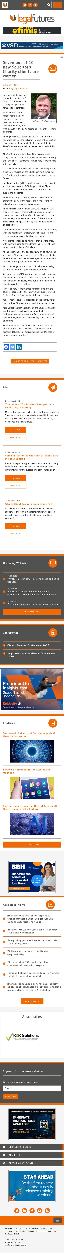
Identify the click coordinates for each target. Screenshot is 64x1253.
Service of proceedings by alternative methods (27, 771)
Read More (15, 430)
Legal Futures (21, 88)
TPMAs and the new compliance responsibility (27, 953)
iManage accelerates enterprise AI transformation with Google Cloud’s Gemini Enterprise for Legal (30, 918)
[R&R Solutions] (32, 1037)
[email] (32, 1088)
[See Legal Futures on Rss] (47, 1210)
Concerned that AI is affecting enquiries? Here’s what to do (29, 735)
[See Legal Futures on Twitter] (24, 5)
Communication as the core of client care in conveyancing (31, 457)
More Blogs (16, 437)
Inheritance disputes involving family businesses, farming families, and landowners (33, 593)
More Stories (32, 1001)
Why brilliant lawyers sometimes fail (28, 503)
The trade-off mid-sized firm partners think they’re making (29, 406)
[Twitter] (12, 347)
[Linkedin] (19, 347)
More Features (32, 844)
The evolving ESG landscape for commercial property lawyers (27, 963)
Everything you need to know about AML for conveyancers (33, 942)
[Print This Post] (61, 56)
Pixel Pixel (18, 1242)
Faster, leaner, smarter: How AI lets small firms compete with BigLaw (30, 808)
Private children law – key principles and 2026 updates (33, 580)
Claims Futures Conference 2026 (28, 645)
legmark (24, 1245)
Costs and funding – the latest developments (33, 604)
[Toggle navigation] (57, 5)
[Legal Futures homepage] (32, 19)
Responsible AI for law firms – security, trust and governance (32, 931)
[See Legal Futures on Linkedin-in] (30, 5)
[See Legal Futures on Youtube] (39, 1210)
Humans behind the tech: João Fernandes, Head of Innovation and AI (33, 974)
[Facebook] (6, 347)
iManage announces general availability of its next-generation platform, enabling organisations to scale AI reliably (34, 987)
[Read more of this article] (32, 751)
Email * (8, 1088)
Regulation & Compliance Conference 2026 (31, 655)
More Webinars (32, 611)
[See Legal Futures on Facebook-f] (35, 5)
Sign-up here (10, 1096)
